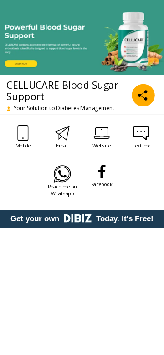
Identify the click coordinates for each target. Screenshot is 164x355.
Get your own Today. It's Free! (82, 218)
